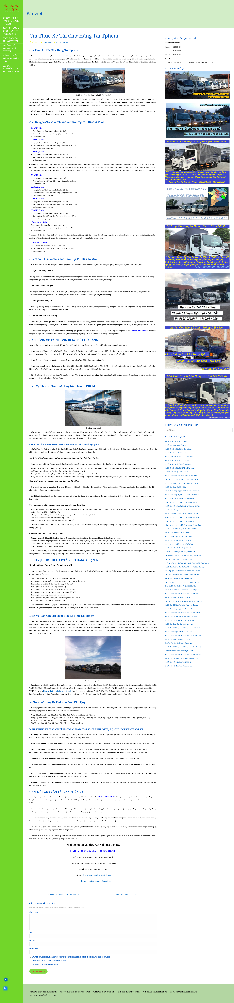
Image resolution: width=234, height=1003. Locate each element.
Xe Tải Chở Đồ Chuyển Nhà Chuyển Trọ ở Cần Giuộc (183, 635)
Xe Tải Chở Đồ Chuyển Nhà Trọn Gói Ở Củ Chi (181, 476)
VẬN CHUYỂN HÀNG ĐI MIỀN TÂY (11, 58)
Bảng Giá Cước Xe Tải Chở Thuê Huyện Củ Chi (181, 521)
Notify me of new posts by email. (44, 964)
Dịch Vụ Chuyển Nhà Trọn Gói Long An (178, 666)
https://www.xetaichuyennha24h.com (97, 875)
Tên (31, 933)
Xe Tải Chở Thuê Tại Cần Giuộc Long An (179, 624)
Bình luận (34, 912)
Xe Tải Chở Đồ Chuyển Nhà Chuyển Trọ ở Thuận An (183, 654)
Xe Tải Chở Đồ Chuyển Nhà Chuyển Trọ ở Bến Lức (182, 593)
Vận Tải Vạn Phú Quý (11, 7)
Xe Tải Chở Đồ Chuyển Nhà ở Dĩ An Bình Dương (181, 605)
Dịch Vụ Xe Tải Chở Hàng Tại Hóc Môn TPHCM (181, 529)
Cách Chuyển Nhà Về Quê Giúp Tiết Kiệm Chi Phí (182, 582)
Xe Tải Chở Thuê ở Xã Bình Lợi (175, 445)
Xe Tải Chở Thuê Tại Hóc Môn (175, 487)
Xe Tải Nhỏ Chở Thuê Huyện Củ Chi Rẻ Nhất (180, 498)
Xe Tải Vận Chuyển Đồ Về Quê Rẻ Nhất (178, 578)
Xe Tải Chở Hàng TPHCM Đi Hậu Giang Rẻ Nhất (181, 658)
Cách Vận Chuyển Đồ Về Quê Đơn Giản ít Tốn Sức (182, 575)
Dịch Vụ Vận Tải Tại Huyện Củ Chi (176, 472)
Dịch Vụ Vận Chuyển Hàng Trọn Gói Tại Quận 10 (181, 479)
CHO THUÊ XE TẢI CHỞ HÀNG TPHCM (11, 21)
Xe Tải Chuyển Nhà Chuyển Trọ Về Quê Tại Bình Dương (184, 567)
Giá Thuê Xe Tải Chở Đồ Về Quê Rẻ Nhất (179, 544)
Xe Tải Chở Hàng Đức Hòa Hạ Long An (178, 632)
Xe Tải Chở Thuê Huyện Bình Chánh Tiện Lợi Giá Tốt (183, 483)
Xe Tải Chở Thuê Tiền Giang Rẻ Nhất (177, 597)
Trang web (33, 949)
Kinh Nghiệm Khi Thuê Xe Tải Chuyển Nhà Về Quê (182, 571)
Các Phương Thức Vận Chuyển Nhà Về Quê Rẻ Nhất (183, 555)
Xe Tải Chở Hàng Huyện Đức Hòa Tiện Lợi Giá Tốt (182, 506)
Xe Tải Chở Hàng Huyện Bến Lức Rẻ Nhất (179, 620)
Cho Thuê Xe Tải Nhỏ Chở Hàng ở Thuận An (180, 651)
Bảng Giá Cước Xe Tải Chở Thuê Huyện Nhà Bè (181, 502)
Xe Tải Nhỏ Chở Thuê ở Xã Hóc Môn (177, 460)
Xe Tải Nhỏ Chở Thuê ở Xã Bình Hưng (178, 441)
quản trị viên (47, 42)
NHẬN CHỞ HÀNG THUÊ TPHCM (9, 48)
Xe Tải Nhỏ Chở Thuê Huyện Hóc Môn (178, 464)
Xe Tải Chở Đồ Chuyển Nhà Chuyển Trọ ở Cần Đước (183, 628)
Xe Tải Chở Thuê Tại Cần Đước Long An (178, 639)
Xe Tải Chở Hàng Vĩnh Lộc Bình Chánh (178, 536)
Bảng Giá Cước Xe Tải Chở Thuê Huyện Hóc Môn (182, 517)
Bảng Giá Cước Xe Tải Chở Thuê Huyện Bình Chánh (183, 525)
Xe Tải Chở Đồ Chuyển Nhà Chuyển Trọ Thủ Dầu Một (183, 647)
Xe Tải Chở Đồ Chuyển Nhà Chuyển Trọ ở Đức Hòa (182, 612)
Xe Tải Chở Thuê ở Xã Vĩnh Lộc (175, 453)
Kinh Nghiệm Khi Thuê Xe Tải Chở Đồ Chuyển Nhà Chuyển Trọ (187, 563)
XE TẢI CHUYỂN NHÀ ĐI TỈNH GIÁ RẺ (11, 69)
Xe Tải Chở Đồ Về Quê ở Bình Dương (177, 533)
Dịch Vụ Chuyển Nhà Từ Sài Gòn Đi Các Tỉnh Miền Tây (183, 601)
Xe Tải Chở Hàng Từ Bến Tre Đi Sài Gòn (178, 662)
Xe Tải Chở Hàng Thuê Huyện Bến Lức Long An (181, 616)
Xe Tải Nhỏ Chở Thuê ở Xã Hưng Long (178, 449)
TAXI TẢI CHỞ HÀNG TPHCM (10, 39)
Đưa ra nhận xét (62, 42)
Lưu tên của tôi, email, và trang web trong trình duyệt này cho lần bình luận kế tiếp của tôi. (71, 957)
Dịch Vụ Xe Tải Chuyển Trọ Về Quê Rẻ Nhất (180, 552)
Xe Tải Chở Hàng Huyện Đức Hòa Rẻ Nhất (179, 609)
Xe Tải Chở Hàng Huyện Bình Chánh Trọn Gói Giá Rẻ (183, 495)
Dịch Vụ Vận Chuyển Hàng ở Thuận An (178, 643)
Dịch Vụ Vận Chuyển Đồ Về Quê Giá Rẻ (178, 548)
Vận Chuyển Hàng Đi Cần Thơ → (127, 894)
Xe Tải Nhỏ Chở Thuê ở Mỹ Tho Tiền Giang (180, 468)
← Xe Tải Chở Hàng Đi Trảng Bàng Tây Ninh (63, 894)
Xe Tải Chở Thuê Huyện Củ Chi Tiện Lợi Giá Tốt (181, 514)
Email (32, 941)
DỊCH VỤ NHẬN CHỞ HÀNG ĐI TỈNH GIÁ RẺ (11, 31)
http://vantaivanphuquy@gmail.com (93, 881)
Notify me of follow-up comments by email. (49, 961)
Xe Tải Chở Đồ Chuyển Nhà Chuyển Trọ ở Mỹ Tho (182, 590)
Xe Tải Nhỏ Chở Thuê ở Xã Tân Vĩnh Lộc (179, 456)
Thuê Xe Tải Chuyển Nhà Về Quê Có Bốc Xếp (180, 586)
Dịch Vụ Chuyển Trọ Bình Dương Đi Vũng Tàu (180, 559)
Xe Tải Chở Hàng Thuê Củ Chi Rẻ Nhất (178, 540)
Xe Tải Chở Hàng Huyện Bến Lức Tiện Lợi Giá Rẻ (182, 491)
